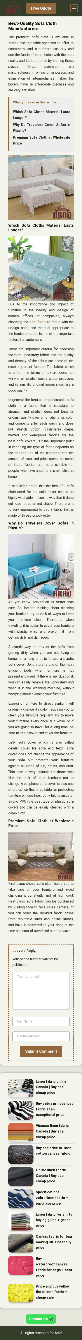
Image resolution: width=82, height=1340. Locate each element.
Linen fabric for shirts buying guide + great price (54, 1220)
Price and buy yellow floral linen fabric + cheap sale (53, 1292)
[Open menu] (74, 8)
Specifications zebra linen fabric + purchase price (52, 1197)
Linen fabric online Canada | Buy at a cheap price (51, 1087)
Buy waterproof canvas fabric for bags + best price (54, 1266)
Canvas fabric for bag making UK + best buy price (54, 1242)
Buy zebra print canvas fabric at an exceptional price (54, 1109)
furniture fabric (49, 322)
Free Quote (41, 8)
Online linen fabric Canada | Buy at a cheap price (51, 1175)
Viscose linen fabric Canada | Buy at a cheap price (52, 1131)
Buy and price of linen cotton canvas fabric (53, 1151)
